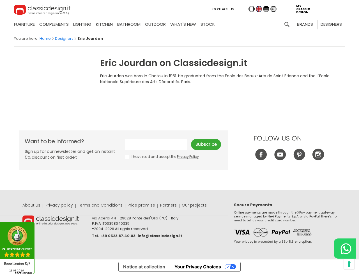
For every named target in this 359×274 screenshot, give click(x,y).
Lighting (82, 24)
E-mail (158, 144)
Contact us (223, 9)
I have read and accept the (165, 156)
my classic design (303, 9)
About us (31, 205)
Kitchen (104, 24)
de (266, 9)
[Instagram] (318, 158)
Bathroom (129, 24)
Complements (54, 24)
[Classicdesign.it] (42, 11)
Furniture (24, 24)
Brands (305, 24)
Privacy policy (59, 205)
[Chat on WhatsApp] (345, 248)
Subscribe (206, 144)
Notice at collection (144, 267)
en (259, 9)
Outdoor (155, 24)
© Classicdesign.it (57, 221)
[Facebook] (261, 158)
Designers (331, 24)
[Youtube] (280, 158)
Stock (208, 24)
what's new (183, 24)
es (273, 9)
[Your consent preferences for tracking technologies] (349, 264)
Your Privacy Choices (197, 267)
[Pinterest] (299, 158)
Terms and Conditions (100, 205)
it (251, 9)
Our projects (194, 205)
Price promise (141, 205)
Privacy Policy (188, 156)
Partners (168, 205)
